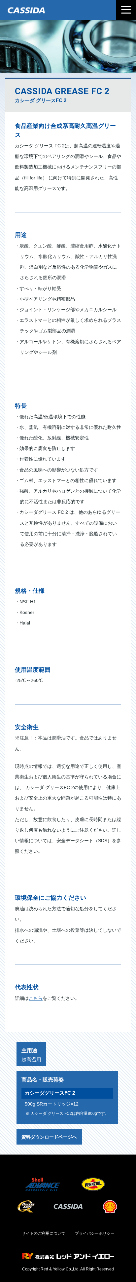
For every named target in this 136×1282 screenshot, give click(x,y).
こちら (36, 998)
